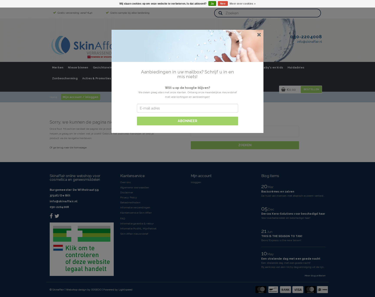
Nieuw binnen (78, 67)
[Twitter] (57, 217)
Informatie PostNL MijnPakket (138, 228)
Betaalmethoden (130, 202)
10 (264, 253)
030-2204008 (59, 207)
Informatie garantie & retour (137, 223)
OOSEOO (96, 289)
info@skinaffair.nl (63, 201)
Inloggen (196, 182)
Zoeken (245, 145)
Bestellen (311, 89)
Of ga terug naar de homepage (68, 147)
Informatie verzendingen (135, 207)
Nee (222, 3)
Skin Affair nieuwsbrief (134, 233)
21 (264, 231)
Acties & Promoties (96, 78)
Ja (212, 3)
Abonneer (187, 121)
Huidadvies (296, 67)
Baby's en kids (272, 67)
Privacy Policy (128, 197)
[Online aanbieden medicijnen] (82, 249)
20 (265, 186)
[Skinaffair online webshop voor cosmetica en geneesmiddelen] (93, 45)
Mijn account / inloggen (81, 97)
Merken (57, 67)
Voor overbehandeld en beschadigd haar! (286, 217)
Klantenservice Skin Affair (136, 212)
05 (265, 208)
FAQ (122, 218)
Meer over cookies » (243, 3)
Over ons (125, 182)
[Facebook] (52, 217)
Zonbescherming (65, 78)
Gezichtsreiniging (106, 67)
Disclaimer (126, 192)
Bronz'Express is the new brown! (281, 240)
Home (53, 97)
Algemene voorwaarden (134, 187)
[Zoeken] (220, 13)
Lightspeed (126, 289)
